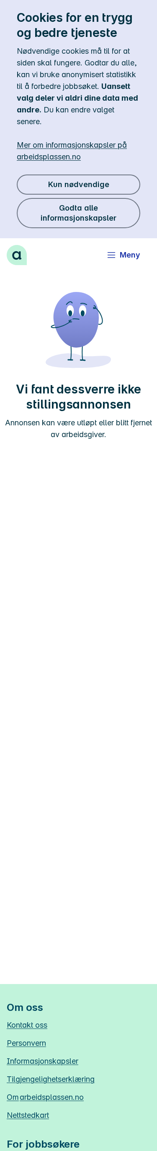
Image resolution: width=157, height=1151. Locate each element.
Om (45, 1097)
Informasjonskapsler (42, 1061)
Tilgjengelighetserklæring (51, 1079)
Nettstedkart (28, 1115)
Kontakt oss (27, 1025)
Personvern (26, 1043)
